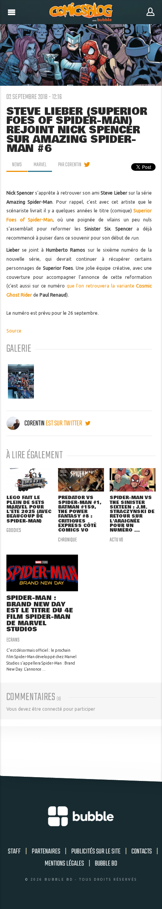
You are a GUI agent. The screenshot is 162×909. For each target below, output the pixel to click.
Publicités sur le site (96, 851)
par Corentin (69, 164)
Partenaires (46, 851)
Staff (14, 851)
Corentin (34, 423)
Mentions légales (64, 863)
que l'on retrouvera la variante (101, 285)
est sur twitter (64, 423)
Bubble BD (106, 863)
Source (13, 330)
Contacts (141, 851)
